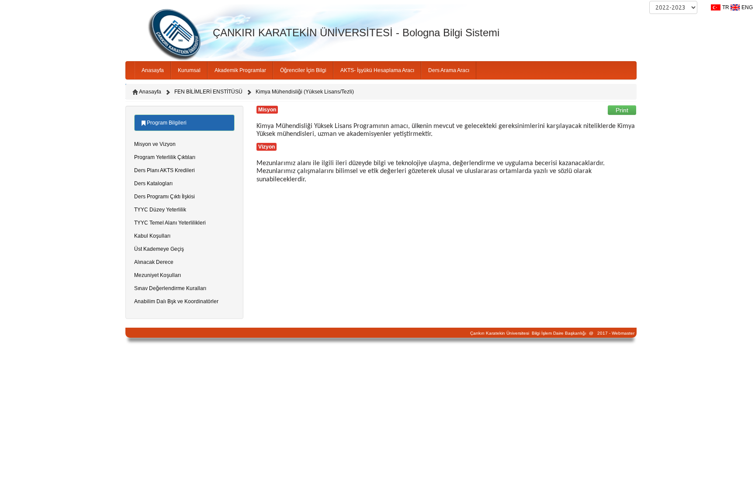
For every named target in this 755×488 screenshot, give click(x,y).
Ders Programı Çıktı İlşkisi (164, 197)
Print (622, 110)
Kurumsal (189, 70)
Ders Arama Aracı (448, 70)
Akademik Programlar (240, 70)
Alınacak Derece (153, 262)
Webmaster (623, 333)
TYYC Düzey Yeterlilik (160, 210)
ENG (747, 7)
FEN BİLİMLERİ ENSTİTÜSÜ (208, 92)
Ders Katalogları (153, 183)
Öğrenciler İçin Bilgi (303, 70)
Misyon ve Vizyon (155, 144)
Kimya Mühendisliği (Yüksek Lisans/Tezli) (305, 92)
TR (725, 7)
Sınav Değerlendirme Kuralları (170, 288)
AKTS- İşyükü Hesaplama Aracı (377, 70)
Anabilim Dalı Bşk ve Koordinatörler (176, 301)
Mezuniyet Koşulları (157, 275)
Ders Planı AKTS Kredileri (164, 170)
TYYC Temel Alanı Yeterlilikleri (170, 223)
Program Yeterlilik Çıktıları (164, 157)
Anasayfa (153, 70)
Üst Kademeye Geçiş (159, 249)
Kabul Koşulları (152, 236)
